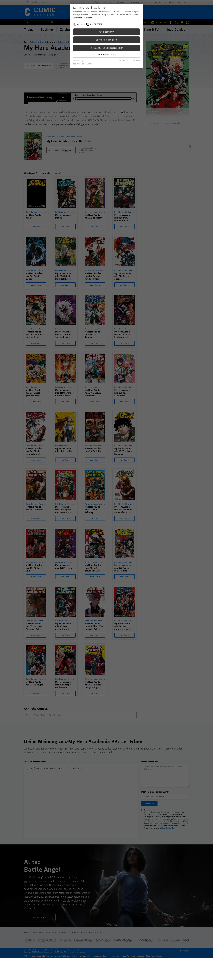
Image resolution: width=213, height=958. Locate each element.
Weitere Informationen (106, 54)
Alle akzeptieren (106, 31)
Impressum (124, 60)
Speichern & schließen (106, 39)
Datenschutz (135, 60)
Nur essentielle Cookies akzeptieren (106, 47)
